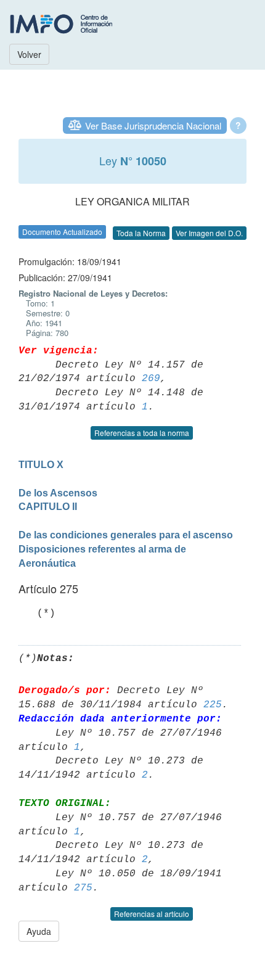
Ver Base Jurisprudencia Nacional (153, 125)
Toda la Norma (141, 233)
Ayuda (38, 931)
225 (212, 704)
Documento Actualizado (62, 231)
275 (83, 888)
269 (151, 378)
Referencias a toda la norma (141, 432)
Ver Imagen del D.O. (209, 233)
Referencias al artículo (151, 913)
